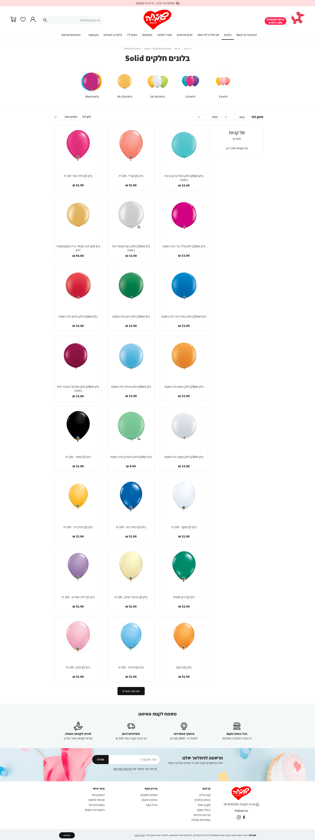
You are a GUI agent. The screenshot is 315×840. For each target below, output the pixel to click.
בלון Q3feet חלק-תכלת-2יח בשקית (131, 387)
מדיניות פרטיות (201, 815)
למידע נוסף (140, 835)
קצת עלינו (204, 795)
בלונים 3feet (92, 96)
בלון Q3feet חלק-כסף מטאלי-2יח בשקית (131, 248)
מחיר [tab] (215, 117)
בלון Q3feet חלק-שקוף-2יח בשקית (184, 457)
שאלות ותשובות (149, 795)
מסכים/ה (67, 835)
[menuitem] (246, 36)
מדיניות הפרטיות (122, 769)
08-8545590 (231, 804)
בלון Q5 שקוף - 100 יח (184, 527)
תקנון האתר (203, 805)
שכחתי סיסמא (96, 800)
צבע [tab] (241, 117)
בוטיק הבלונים (202, 800)
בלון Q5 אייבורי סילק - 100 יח (131, 597)
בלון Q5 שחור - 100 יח (78, 457)
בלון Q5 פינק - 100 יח (78, 667)
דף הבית (187, 48)
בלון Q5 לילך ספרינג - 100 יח (78, 597)
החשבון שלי (98, 795)
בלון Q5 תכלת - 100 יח (131, 667)
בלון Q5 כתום (183, 667)
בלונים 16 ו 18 (157, 96)
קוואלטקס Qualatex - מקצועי (157, 48)
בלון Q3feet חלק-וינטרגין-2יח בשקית (131, 457)
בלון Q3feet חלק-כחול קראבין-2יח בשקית (183, 178)
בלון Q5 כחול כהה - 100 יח (131, 527)
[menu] (157, 36)
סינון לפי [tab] (257, 117)
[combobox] (72, 20)
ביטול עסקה (203, 810)
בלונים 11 (190, 96)
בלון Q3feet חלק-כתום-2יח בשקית (184, 387)
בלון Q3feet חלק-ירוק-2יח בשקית (131, 316)
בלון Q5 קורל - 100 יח (131, 176)
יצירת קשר (152, 805)
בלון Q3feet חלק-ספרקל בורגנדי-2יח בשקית (78, 389)
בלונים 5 (223, 96)
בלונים (177, 48)
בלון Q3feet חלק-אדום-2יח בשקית (78, 316)
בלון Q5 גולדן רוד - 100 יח (78, 527)
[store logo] (157, 20)
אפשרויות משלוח (200, 820)
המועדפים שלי (96, 805)
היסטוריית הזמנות (95, 810)
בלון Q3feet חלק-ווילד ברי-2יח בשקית (183, 246)
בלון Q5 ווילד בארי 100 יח (78, 176)
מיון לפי (86, 117)
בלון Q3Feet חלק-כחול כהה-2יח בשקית (183, 316)
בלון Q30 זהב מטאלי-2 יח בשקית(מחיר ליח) (78, 248)
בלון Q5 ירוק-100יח (184, 597)
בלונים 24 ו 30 (124, 96)
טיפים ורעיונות (150, 800)
